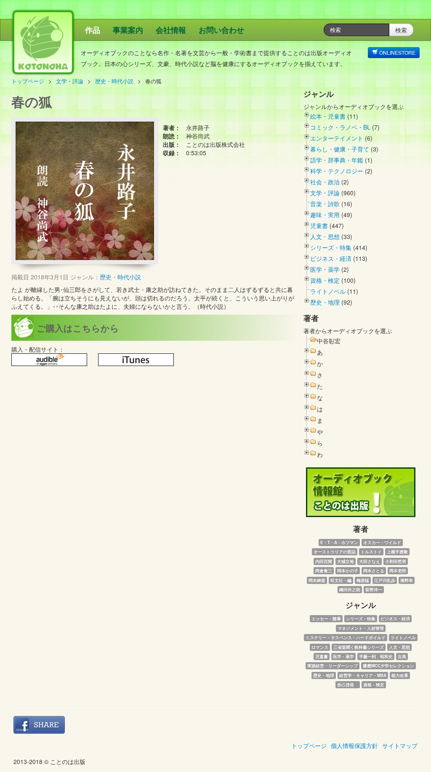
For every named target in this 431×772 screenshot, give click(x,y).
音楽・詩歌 (325, 203)
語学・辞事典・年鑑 (336, 160)
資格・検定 (325, 280)
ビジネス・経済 (330, 258)
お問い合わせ (221, 29)
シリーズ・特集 (330, 247)
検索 (401, 30)
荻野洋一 (373, 589)
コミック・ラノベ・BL (340, 127)
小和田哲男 (395, 561)
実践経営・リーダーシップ (332, 666)
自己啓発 (347, 684)
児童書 (319, 225)
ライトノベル (328, 291)
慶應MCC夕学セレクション (388, 666)
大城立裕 (345, 561)
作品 (92, 29)
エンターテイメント (336, 138)
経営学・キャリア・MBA (362, 675)
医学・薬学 (325, 269)
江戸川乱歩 (384, 580)
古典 (402, 656)
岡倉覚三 (323, 570)
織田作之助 (349, 589)
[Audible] (49, 359)
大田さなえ (369, 561)
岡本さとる (373, 570)
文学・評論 (69, 81)
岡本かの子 (347, 570)
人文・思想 (325, 236)
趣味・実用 (325, 214)
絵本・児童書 (328, 116)
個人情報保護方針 (354, 745)
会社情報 (171, 29)
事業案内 (128, 29)
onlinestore (396, 52)
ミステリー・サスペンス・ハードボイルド (346, 637)
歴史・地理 (325, 302)
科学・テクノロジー (336, 171)
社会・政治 (325, 182)
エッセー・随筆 (326, 618)
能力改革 (399, 675)
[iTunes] (136, 359)
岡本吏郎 (397, 570)
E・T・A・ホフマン (339, 542)
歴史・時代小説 (114, 81)
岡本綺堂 (317, 580)
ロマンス (319, 647)
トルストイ (371, 551)
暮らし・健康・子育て (339, 149)
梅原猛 (363, 580)
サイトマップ (400, 745)
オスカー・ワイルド (382, 542)
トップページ (27, 81)
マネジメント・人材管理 (361, 628)
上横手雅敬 (397, 551)
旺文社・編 (340, 580)
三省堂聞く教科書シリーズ (358, 647)
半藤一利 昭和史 (376, 656)
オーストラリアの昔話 (335, 551)
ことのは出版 (83, 46)
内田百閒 (323, 561)
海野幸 (406, 580)
